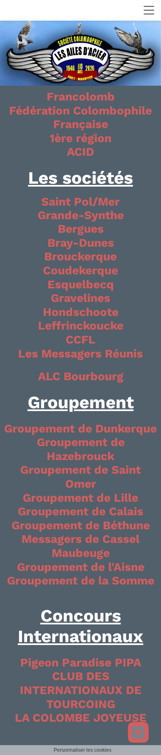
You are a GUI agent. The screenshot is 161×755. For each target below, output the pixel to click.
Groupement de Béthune (81, 525)
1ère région (80, 138)
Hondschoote (80, 312)
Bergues (81, 229)
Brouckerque (80, 256)
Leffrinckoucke (80, 325)
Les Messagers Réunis (80, 353)
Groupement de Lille (80, 498)
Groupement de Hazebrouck (81, 449)
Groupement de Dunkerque (80, 428)
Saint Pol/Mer (80, 201)
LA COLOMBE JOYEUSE (81, 718)
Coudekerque (80, 270)
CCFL (80, 339)
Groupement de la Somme (80, 580)
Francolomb (81, 96)
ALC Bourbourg (80, 376)
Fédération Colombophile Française (80, 117)
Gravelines (80, 298)
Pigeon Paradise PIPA (80, 662)
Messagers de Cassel (80, 539)
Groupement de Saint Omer (80, 477)
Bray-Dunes (80, 243)
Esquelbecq (80, 284)
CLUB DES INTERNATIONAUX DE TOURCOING (81, 690)
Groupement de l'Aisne (80, 567)
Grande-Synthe (81, 215)
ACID (80, 152)
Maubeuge (81, 553)
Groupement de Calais (80, 511)
